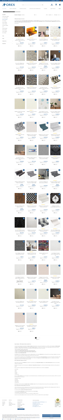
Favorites (3, 404)
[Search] (42, 5)
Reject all (51, 416)
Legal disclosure (18, 417)
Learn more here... (17, 23)
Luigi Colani (16, 379)
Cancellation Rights (19, 405)
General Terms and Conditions (20, 404)
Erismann (16, 372)
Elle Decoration (17, 380)
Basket (3, 405)
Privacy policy (38, 417)
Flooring (45, 8)
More (60, 8)
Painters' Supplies (23, 8)
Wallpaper (4, 8)
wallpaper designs (27, 355)
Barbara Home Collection (18, 378)
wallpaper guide (27, 387)
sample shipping (24, 392)
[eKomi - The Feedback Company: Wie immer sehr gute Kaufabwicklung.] (58, 402)
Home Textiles (52, 8)
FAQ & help (18, 387)
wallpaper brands (24, 354)
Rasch (16, 370)
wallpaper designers (33, 354)
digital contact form (36, 393)
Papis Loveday (16, 381)
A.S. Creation (16, 369)
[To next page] (39, 338)
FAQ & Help (10, 405)
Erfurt (15, 371)
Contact (57, 0)
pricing (13, 0)
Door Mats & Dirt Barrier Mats (35, 8)
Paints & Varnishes (13, 8)
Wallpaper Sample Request (12, 404)
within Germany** (37, 406)
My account (53, 0)
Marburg (16, 373)
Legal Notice (18, 406)
